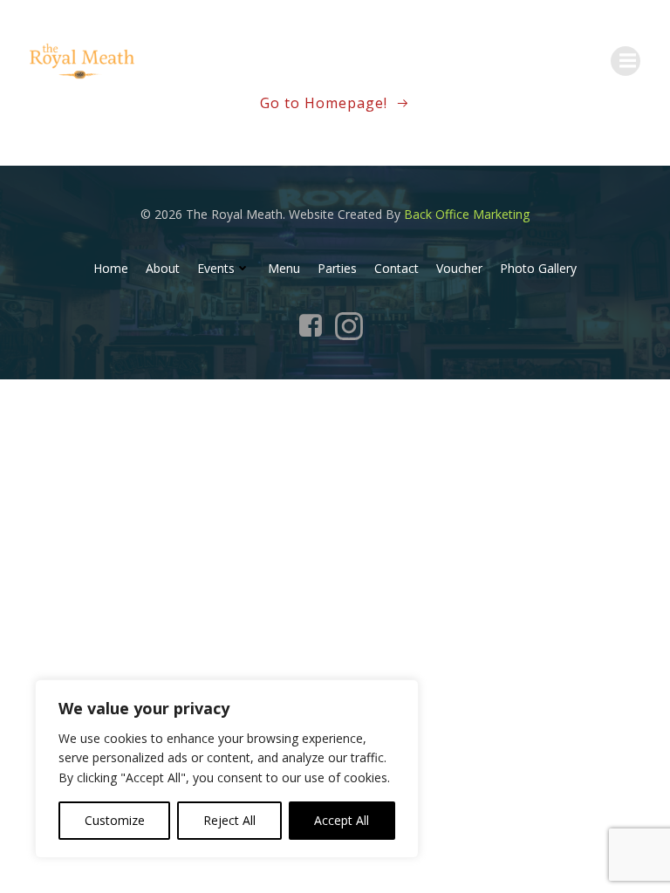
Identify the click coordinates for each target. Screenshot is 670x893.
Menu (284, 268)
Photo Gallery (538, 268)
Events (216, 268)
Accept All (341, 820)
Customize (115, 820)
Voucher (459, 268)
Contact (396, 268)
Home (110, 268)
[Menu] (625, 61)
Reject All (229, 820)
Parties (337, 268)
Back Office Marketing (467, 214)
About (163, 268)
